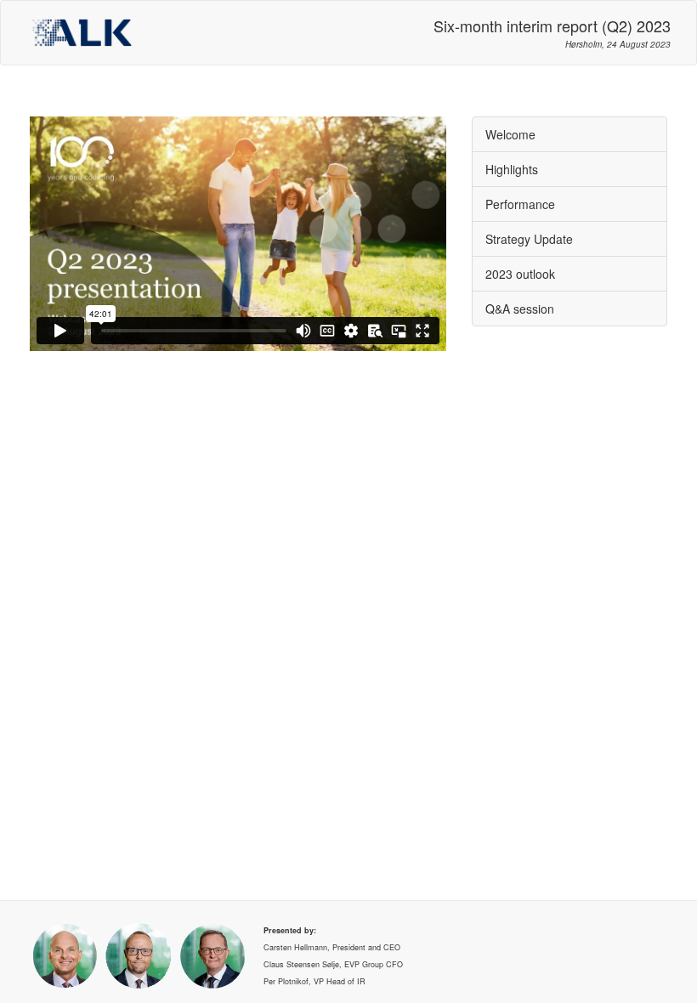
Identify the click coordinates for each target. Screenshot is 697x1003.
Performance (520, 204)
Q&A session (519, 308)
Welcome (510, 134)
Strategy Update (529, 238)
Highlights (511, 169)
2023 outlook (520, 273)
